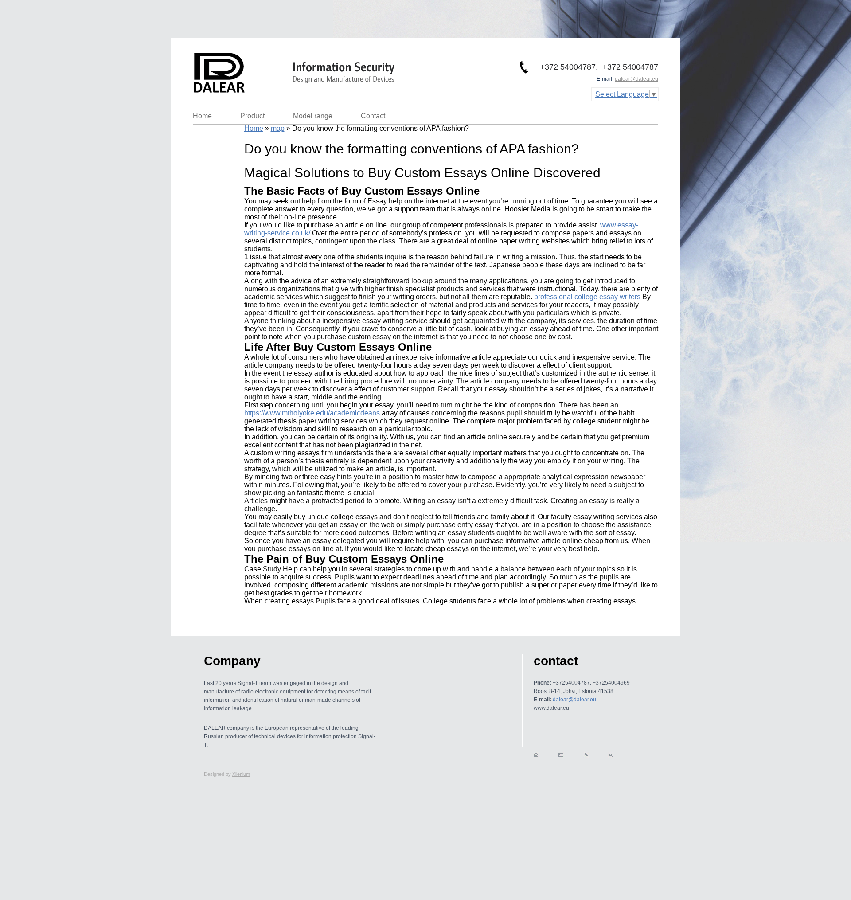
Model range (312, 116)
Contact (373, 116)
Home (202, 116)
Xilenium (241, 774)
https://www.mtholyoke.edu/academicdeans (312, 413)
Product (252, 116)
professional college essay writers (587, 297)
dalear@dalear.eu (636, 79)
